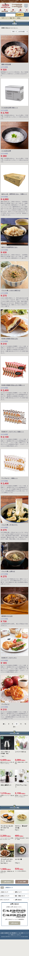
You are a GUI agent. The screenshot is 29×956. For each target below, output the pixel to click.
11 (21, 724)
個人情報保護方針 (13, 933)
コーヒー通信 (10, 934)
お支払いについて (4, 896)
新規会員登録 (5, 11)
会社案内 (2, 933)
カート (26, 11)
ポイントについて (4, 899)
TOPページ (4, 18)
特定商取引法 (6, 933)
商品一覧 (12, 18)
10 (16, 724)
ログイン (20, 11)
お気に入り (13, 11)
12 (25, 724)
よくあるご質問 (22, 881)
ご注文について (4, 892)
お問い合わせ (7, 881)
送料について (18, 892)
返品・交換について (20, 896)
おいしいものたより (17, 934)
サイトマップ (26, 933)
